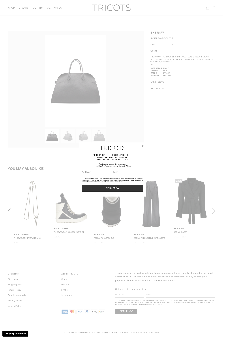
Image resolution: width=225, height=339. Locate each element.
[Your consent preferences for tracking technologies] (15, 334)
